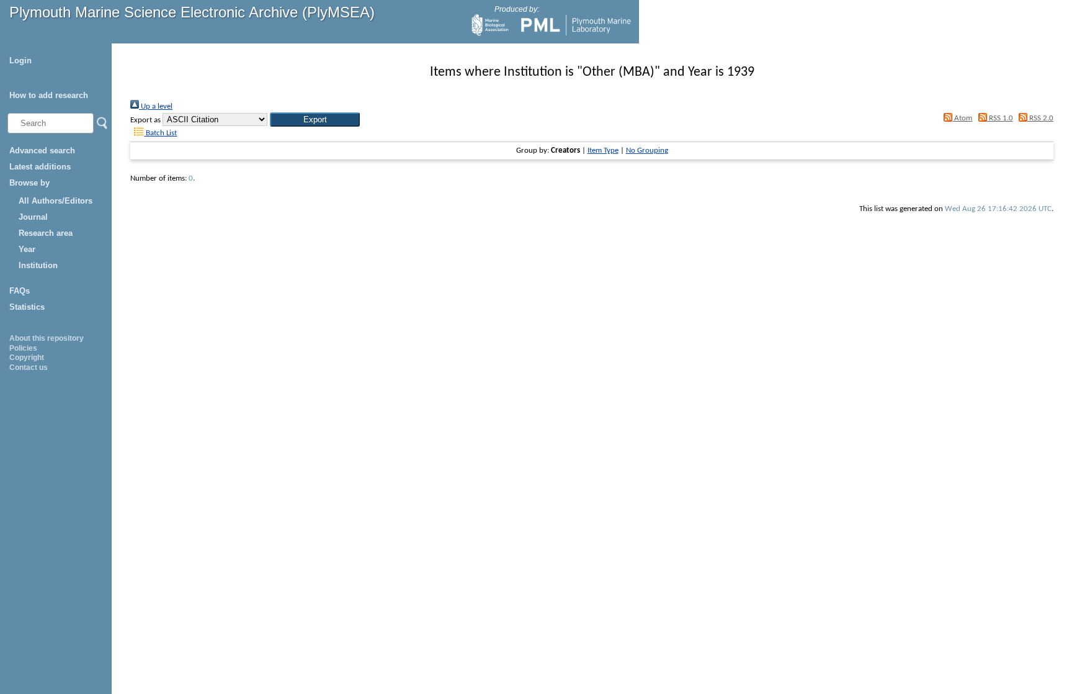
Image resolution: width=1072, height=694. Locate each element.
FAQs (19, 290)
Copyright (26, 357)
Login (20, 60)
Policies (23, 348)
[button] (315, 119)
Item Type (603, 150)
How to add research (48, 95)
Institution (38, 265)
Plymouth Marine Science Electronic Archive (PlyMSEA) (192, 12)
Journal (33, 217)
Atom (962, 118)
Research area (46, 233)
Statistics (27, 307)
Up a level (155, 106)
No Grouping (647, 150)
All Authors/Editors (55, 200)
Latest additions (40, 166)
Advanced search (42, 150)
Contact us (28, 367)
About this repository (46, 338)
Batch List (160, 133)
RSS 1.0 (999, 118)
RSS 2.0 (1040, 118)
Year (27, 249)
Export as (145, 120)
